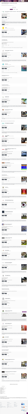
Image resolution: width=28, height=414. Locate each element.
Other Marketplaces (15, 406)
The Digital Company (23, 409)
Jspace (6, 27)
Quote (3, 17)
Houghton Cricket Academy (8, 310)
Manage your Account (16, 405)
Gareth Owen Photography (8, 262)
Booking (5, 17)
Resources (8, 405)
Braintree (26, 406)
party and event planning (18, 397)
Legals (0, 405)
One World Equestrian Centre (9, 211)
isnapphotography (7, 298)
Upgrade (14, 404)
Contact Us (1, 404)
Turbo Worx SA (7, 135)
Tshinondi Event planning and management (10, 371)
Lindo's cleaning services (8, 323)
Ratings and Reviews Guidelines (2, 406)
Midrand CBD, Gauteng (4, 189)
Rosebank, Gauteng (4, 125)
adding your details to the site (5, 398)
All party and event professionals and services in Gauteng (2, 390)
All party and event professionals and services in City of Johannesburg (3, 388)
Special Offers (8, 404)
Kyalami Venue (7, 96)
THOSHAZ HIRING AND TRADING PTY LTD (10, 148)
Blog (7, 407)
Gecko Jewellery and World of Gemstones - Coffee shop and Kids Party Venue (15, 11)
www (8, 18)
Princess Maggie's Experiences (9, 50)
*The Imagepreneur (7, 275)
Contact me (3, 18)
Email (6, 18)
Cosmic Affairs (7, 250)
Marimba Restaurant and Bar (9, 109)
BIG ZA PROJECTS (7, 162)
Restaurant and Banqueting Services (10, 359)
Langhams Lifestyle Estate (8, 237)
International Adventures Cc (5, 75)
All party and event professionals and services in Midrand (2, 391)
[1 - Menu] (0, 1)
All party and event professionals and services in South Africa (2, 393)
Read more (21, 47)
